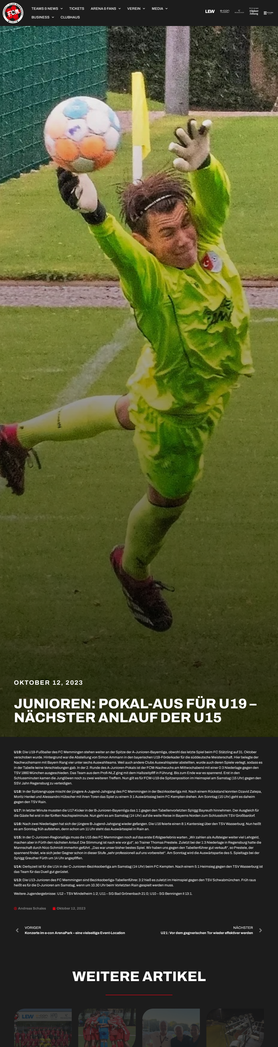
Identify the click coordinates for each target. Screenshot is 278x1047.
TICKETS (76, 8)
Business (40, 17)
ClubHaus (70, 17)
